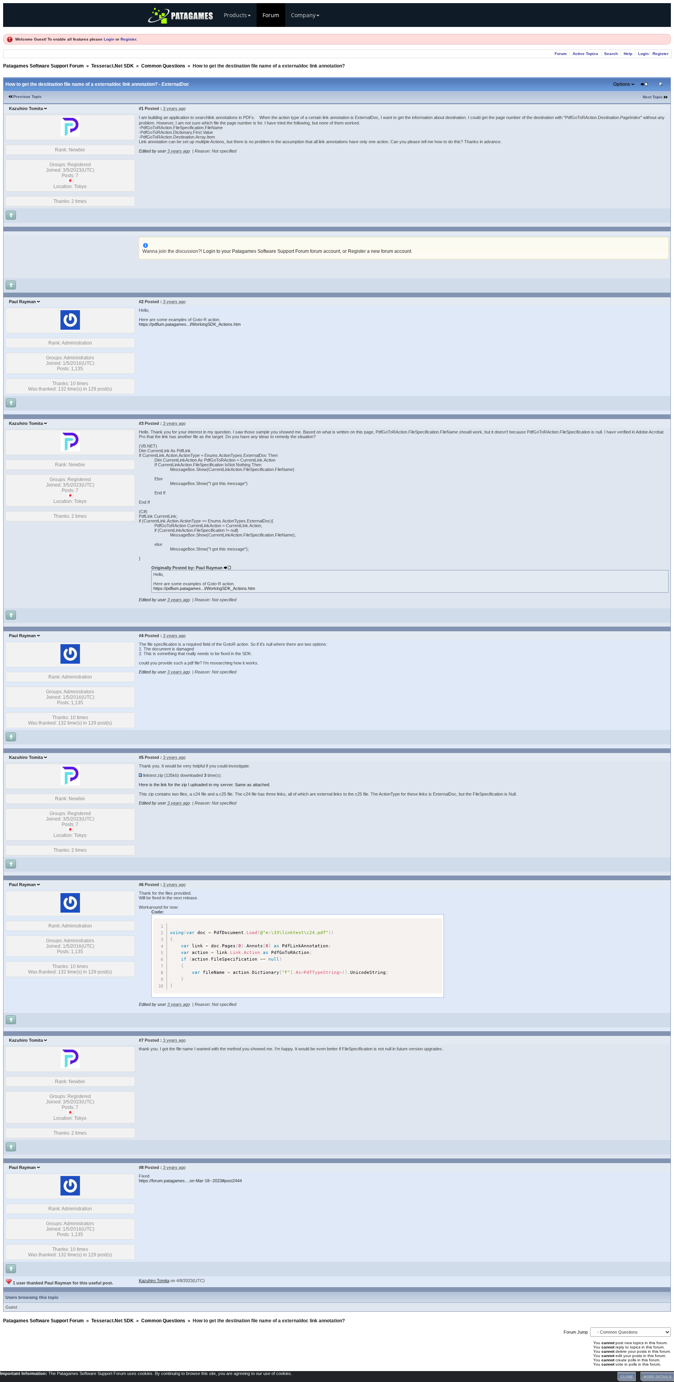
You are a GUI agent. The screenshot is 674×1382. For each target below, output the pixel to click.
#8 (141, 1167)
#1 (141, 108)
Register (128, 39)
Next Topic (653, 97)
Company (303, 15)
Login (109, 39)
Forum (271, 15)
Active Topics (585, 54)
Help (628, 54)
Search (611, 54)
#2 (141, 301)
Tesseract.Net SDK (112, 66)
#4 (141, 635)
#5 (141, 757)
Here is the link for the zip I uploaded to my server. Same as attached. (204, 784)
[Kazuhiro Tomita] (70, 135)
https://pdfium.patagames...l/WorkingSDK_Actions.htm (190, 324)
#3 (141, 423)
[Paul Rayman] (70, 328)
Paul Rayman (22, 301)
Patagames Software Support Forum (43, 66)
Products (235, 15)
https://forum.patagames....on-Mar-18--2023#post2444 (190, 1180)
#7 (141, 1040)
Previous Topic (27, 96)
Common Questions (163, 66)
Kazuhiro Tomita (26, 108)
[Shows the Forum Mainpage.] (52, 30)
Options (621, 84)
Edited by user (152, 151)
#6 (141, 884)
